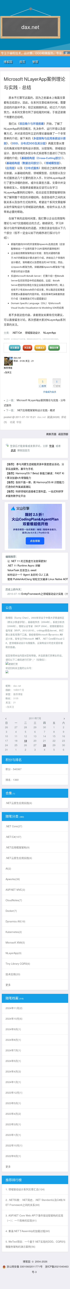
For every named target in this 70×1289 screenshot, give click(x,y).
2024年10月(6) (14, 1018)
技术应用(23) (13, 974)
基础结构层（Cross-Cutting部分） (41, 158)
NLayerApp (49, 332)
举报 (18, 422)
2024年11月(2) (14, 1008)
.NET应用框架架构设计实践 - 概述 (36, 410)
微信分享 (54, 347)
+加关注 (7, 372)
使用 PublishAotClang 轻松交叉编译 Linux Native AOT (37, 579)
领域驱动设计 (32, 332)
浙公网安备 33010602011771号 (25, 1266)
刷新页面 (51, 434)
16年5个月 (18, 690)
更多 (8, 984)
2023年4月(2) (13, 1113)
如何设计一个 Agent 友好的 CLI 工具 (27, 574)
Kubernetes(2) (14, 932)
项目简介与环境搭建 (31, 124)
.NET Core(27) (14, 826)
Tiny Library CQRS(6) (18, 963)
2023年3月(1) (13, 1124)
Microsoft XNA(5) (15, 942)
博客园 (8, 62)
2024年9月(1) (13, 1029)
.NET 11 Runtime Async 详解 (23, 565)
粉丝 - (19, 360)
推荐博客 (18, 694)
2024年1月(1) (13, 1082)
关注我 (27, 347)
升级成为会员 (49, 391)
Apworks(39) (13, 879)
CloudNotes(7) (14, 900)
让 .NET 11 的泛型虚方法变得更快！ (27, 561)
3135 (15, 698)
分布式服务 (32, 168)
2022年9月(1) (13, 1156)
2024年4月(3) (13, 1071)
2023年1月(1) (13, 1135)
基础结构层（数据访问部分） (23, 163)
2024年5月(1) (13, 1061)
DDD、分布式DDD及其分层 (28, 143)
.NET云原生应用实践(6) (19, 803)
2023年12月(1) (14, 1092)
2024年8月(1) (13, 1039)
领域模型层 (52, 163)
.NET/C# (17, 332)
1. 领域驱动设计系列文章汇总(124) (25, 1189)
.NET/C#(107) (13, 837)
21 (14, 702)
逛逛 (13, 450)
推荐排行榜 (14, 1179)
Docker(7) (11, 911)
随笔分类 (12, 816)
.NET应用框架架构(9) (18, 847)
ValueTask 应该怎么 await (21, 570)
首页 (22, 62)
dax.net (30, 27)
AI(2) (8, 868)
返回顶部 (63, 434)
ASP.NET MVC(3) (15, 889)
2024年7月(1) (13, 1050)
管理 (35, 62)
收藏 (12, 422)
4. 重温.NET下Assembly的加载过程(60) (28, 1231)
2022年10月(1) (14, 1145)
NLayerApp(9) (14, 953)
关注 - (29, 360)
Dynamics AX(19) (15, 921)
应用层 (10, 168)
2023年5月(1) (13, 1103)
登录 (51, 446)
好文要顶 (14, 347)
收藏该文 (40, 347)
